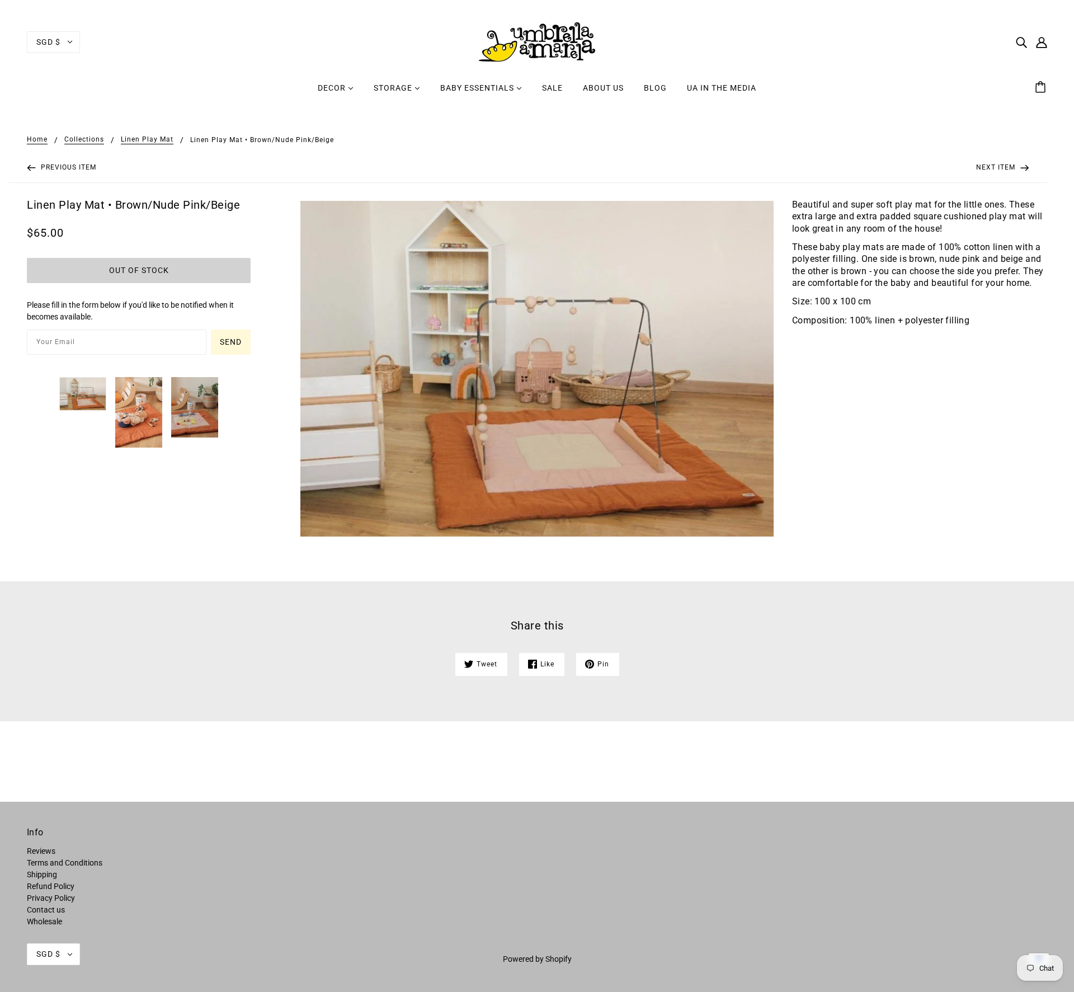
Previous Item (67, 167)
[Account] (1041, 41)
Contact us (46, 909)
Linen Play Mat (147, 139)
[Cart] (1042, 87)
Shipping (42, 874)
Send (231, 341)
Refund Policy (50, 886)
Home (37, 139)
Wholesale (44, 921)
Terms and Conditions (64, 862)
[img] (1021, 41)
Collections (84, 139)
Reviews (41, 851)
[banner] (537, 41)
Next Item (997, 167)
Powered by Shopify (537, 959)
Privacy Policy (51, 898)
